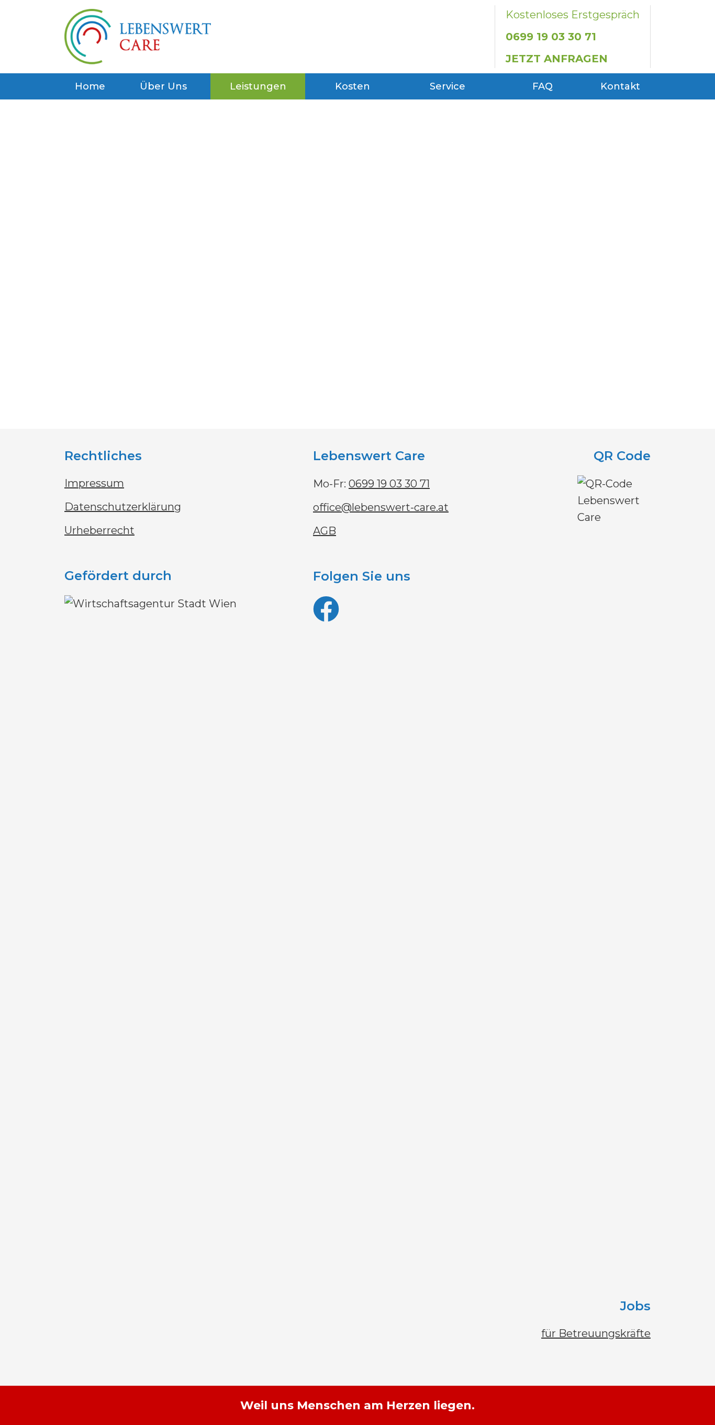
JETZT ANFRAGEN (557, 58)
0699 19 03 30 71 (551, 36)
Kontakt (620, 86)
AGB (324, 531)
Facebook (407, 614)
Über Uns (163, 86)
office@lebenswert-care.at (381, 507)
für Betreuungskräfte (596, 1333)
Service (447, 86)
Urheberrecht (99, 530)
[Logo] (137, 36)
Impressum (94, 483)
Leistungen (258, 86)
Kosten (352, 86)
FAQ (542, 86)
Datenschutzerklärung (122, 506)
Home (90, 86)
